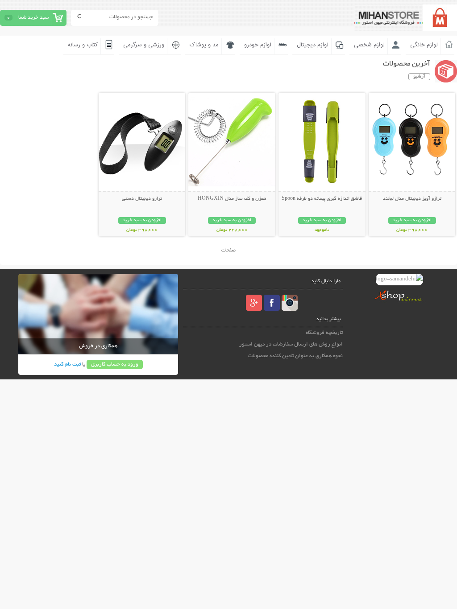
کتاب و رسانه (83, 45)
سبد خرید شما (33, 18)
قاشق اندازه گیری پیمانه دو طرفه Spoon (322, 199)
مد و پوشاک (204, 45)
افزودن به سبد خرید (412, 220)
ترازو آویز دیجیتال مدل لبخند (412, 199)
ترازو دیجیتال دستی (142, 199)
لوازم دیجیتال (312, 45)
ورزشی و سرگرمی (143, 45)
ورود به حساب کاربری (114, 364)
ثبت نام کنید (67, 364)
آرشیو (419, 76)
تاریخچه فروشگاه (324, 333)
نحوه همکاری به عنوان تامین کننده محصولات (295, 356)
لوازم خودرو (257, 45)
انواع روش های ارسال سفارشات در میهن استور (291, 344)
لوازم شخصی (369, 45)
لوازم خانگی (424, 45)
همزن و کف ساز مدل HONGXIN (232, 199)
